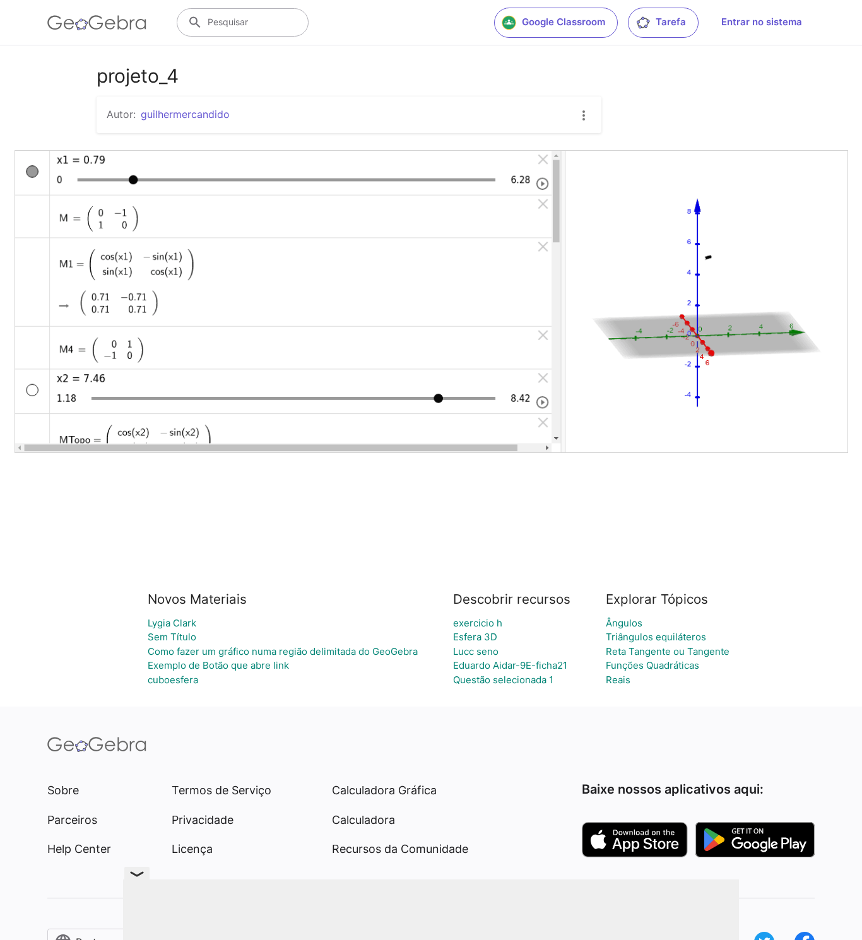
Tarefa (671, 22)
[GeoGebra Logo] (96, 22)
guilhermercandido (185, 114)
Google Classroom (563, 22)
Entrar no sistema (761, 22)
